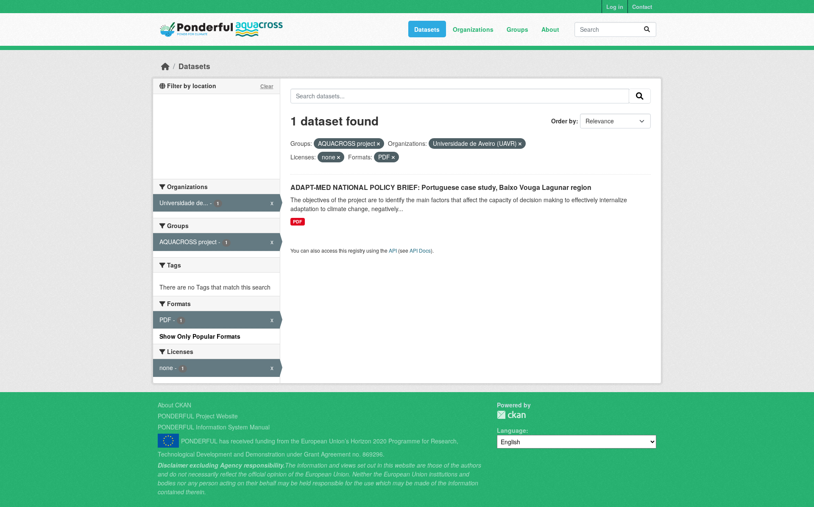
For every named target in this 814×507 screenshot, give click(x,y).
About (550, 29)
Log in (614, 7)
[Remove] (378, 143)
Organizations (473, 29)
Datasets (427, 29)
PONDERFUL (511, 414)
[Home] (165, 66)
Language (511, 430)
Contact (642, 7)
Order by (563, 121)
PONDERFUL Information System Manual (214, 427)
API (393, 250)
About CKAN (174, 405)
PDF (297, 221)
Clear (266, 86)
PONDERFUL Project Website (198, 416)
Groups (517, 29)
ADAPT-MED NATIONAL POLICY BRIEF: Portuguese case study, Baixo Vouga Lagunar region (440, 187)
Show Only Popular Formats (199, 336)
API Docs (420, 250)
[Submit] (646, 29)
